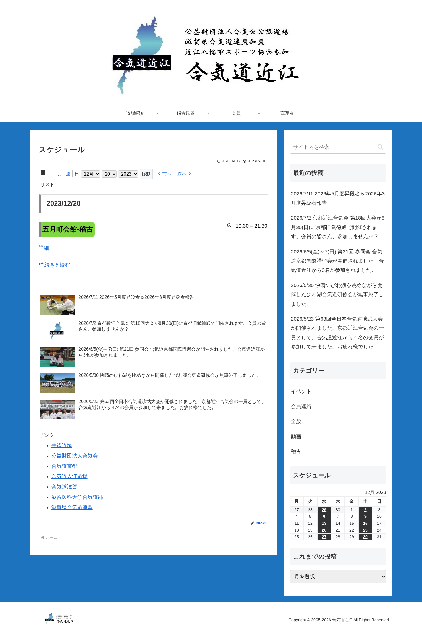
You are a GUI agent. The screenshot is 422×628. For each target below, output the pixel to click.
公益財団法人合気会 (74, 456)
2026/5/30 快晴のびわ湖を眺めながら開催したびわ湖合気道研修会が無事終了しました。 (337, 294)
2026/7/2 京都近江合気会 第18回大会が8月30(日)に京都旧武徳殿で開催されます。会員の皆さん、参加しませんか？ (337, 227)
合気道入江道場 (69, 476)
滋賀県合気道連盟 (72, 507)
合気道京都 (64, 466)
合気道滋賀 (64, 487)
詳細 (44, 248)
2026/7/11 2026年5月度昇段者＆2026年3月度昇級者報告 (338, 198)
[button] (380, 147)
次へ (182, 173)
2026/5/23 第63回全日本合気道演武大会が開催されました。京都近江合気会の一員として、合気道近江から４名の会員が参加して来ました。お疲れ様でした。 (337, 333)
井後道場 (61, 445)
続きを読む (57, 265)
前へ (166, 173)
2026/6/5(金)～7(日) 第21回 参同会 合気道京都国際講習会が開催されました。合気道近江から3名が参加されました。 (337, 261)
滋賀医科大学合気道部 (77, 497)
